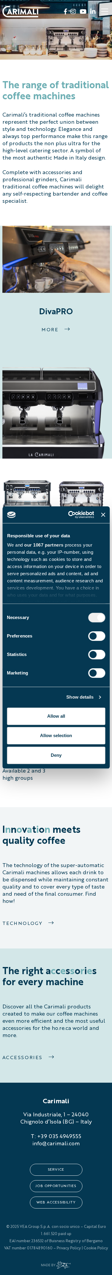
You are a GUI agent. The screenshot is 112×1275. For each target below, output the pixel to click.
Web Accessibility (56, 1202)
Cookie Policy (96, 1248)
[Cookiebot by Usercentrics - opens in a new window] (70, 515)
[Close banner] (103, 515)
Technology (23, 923)
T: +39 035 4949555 (56, 1136)
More (51, 330)
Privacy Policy (69, 1248)
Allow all (56, 716)
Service (56, 1170)
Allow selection (56, 735)
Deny (56, 755)
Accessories (23, 1058)
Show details (79, 697)
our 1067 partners (44, 544)
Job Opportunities (56, 1186)
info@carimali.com (56, 1143)
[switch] (96, 636)
